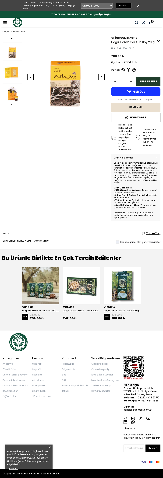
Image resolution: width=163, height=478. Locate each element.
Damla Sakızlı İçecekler (15, 374)
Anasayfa (8, 363)
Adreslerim (38, 380)
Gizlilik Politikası (99, 363)
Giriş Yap (37, 363)
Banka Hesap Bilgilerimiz (75, 385)
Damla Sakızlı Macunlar (15, 385)
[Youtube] (148, 418)
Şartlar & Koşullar (100, 391)
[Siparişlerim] (144, 23)
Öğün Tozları (10, 396)
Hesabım (37, 374)
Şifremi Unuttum (41, 396)
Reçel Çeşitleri (10, 391)
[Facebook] (125, 418)
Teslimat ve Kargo (101, 385)
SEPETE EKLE (148, 81)
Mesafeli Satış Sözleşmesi (105, 380)
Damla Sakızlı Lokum (14, 380)
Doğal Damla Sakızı (14, 31)
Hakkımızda (68, 363)
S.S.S (64, 380)
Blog (64, 374)
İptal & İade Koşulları (102, 374)
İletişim (66, 391)
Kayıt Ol (36, 369)
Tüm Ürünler (9, 369)
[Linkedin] (125, 422)
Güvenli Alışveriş (100, 369)
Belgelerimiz (68, 369)
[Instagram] (133, 418)
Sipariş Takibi (39, 391)
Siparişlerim (38, 385)
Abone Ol (153, 448)
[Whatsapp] (133, 422)
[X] (141, 418)
